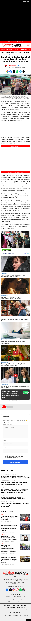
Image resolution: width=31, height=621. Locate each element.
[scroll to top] (28, 612)
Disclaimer (6, 605)
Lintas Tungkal (13, 65)
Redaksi (23, 605)
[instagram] (13, 590)
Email (4, 447)
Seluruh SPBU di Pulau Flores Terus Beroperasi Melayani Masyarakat (9, 518)
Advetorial (7, 54)
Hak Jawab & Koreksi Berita (15, 600)
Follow (26, 392)
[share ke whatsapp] (17, 72)
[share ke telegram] (20, 72)
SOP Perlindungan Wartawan (15, 601)
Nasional (9, 49)
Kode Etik (20, 607)
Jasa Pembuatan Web (19, 596)
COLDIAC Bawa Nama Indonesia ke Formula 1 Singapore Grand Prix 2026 (9, 538)
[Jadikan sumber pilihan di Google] (7, 72)
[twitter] (10, 590)
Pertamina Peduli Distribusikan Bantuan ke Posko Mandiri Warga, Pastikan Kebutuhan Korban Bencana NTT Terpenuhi (9, 548)
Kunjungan (10, 406)
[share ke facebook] (11, 72)
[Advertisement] (15, 20)
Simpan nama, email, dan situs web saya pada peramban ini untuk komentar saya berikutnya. (15, 456)
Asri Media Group (15, 612)
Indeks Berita (21, 610)
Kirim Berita (25, 598)
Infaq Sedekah (9, 596)
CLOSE (28, 620)
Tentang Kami (11, 607)
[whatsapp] (20, 590)
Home (3, 49)
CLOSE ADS (26, 1)
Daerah (16, 49)
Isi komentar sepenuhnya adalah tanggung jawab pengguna (15, 423)
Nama (4, 440)
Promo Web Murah (16, 598)
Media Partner (6, 598)
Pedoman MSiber (9, 610)
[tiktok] (23, 590)
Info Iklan (16, 605)
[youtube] (17, 590)
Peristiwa (24, 49)
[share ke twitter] (14, 72)
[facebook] (7, 590)
